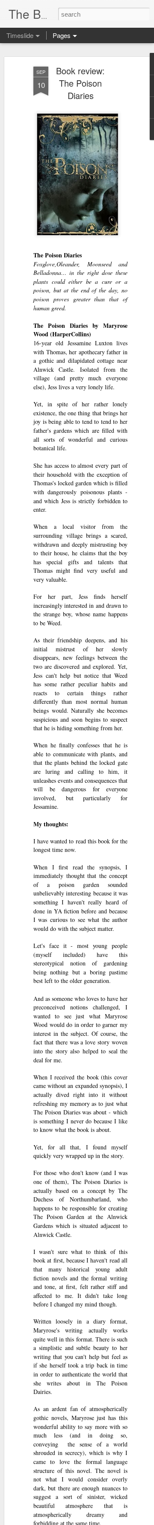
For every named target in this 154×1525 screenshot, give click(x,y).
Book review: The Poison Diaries (80, 83)
